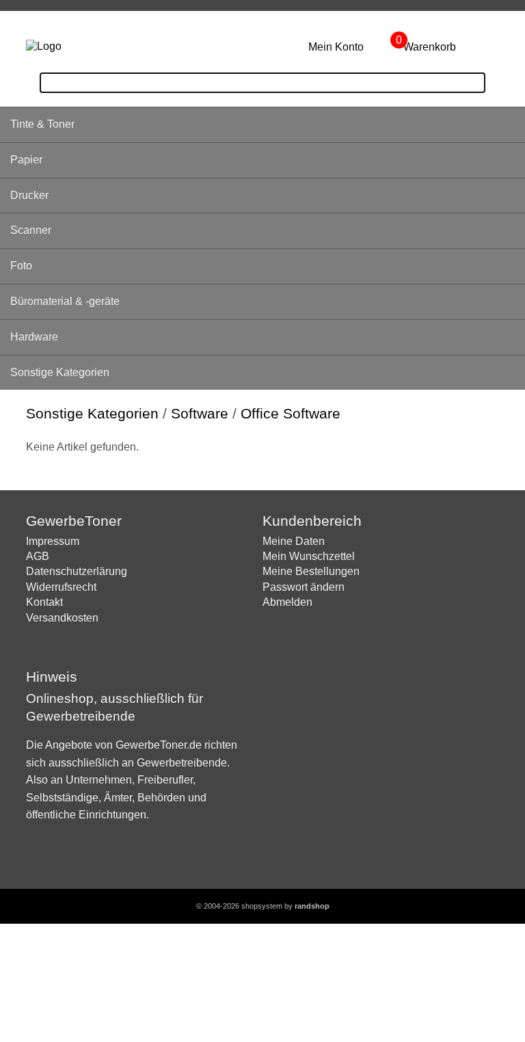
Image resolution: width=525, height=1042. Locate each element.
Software (199, 413)
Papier (26, 159)
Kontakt (44, 602)
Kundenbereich (312, 521)
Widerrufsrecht (61, 587)
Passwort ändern (303, 587)
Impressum (52, 541)
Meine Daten (293, 541)
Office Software (290, 413)
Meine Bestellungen (311, 571)
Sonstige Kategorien (59, 372)
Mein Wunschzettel (308, 556)
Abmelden (287, 602)
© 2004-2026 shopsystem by (262, 906)
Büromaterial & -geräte (65, 301)
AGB (37, 556)
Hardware (34, 337)
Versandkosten (62, 618)
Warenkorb (429, 47)
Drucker (29, 195)
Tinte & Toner (42, 124)
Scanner (30, 230)
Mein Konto (336, 47)
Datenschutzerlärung (76, 571)
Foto (21, 265)
